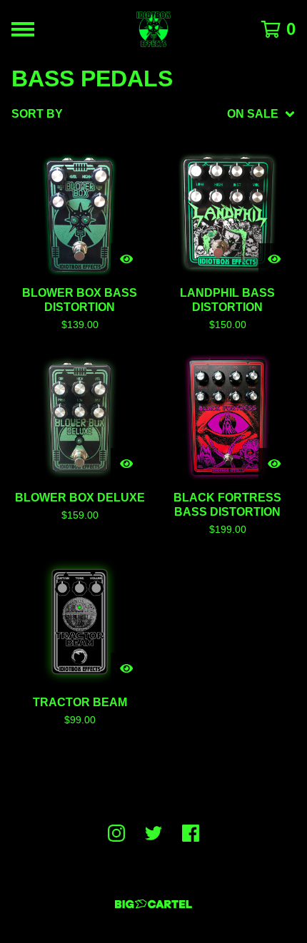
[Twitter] (153, 833)
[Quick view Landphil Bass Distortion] (274, 259)
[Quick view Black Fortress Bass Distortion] (274, 463)
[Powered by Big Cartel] (153, 904)
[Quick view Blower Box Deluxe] (126, 463)
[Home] (153, 29)
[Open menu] (22, 29)
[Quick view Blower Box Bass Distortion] (126, 259)
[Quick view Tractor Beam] (126, 668)
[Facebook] (191, 833)
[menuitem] (153, 114)
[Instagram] (116, 833)
